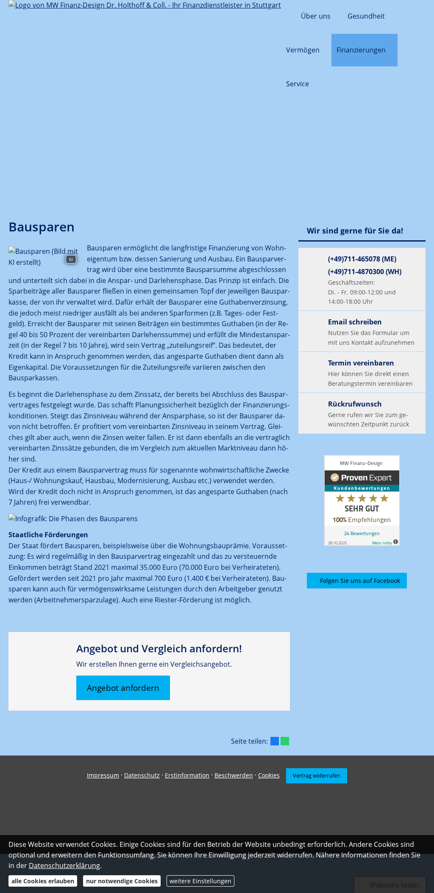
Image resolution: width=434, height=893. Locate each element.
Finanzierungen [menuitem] (361, 50)
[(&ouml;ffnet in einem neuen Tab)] (362, 500)
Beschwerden (233, 775)
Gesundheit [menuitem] (366, 16)
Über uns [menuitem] (316, 16)
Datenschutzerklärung (64, 865)
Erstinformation (187, 775)
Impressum (103, 775)
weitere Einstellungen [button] (200, 881)
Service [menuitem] (297, 83)
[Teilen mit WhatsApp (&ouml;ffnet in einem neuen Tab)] (285, 741)
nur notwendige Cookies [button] (122, 881)
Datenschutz (142, 775)
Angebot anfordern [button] (123, 687)
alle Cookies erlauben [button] (42, 881)
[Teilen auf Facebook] (274, 741)
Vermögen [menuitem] (303, 50)
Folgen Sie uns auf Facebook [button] (360, 581)
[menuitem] (288, 17)
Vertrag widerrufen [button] (316, 775)
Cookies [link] (269, 775)
